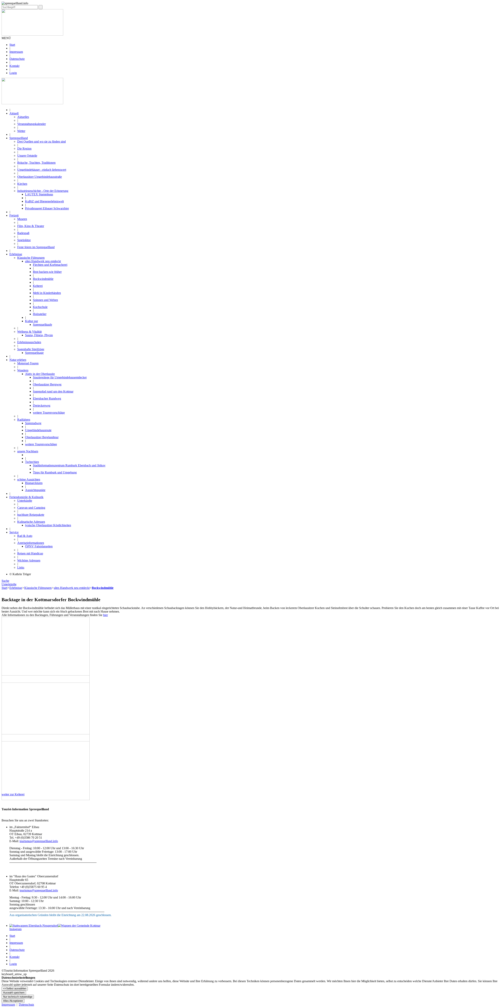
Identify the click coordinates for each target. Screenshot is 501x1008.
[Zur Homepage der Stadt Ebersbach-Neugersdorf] (33, 925)
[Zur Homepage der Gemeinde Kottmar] (79, 925)
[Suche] (40, 7)
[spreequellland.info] (32, 103)
